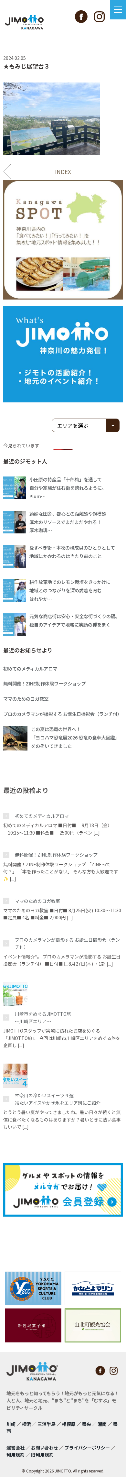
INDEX (63, 172)
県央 (86, 1424)
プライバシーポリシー (87, 1447)
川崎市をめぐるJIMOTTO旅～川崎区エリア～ (43, 1017)
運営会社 (15, 1447)
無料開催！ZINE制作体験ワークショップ (56, 854)
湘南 (102, 1424)
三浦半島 (46, 1424)
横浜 (26, 1424)
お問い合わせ (44, 1447)
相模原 (69, 1424)
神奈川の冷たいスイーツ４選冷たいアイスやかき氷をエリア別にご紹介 (57, 1099)
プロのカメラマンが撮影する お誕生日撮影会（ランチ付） (67, 943)
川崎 (11, 1424)
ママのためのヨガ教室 (37, 901)
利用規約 (15, 1454)
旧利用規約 (42, 1454)
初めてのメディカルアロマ (42, 816)
